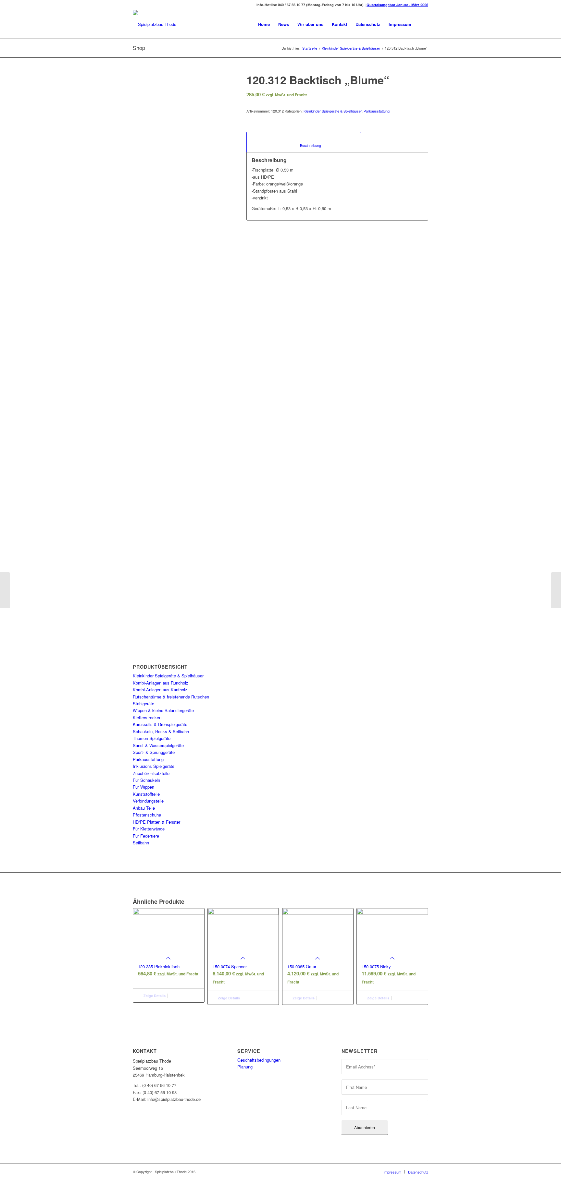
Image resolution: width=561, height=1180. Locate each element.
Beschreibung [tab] (304, 145)
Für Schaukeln (146, 780)
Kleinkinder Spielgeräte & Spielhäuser (351, 48)
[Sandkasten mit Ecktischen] (5, 590)
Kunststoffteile (146, 794)
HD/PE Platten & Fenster (156, 822)
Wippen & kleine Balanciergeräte (163, 710)
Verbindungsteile (148, 801)
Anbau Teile (144, 808)
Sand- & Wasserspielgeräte (158, 745)
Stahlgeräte (143, 703)
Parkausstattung (148, 759)
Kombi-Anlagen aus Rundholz (160, 683)
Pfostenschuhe (147, 815)
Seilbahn (141, 843)
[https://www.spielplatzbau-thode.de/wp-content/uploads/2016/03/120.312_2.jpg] (182, 395)
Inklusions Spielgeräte (153, 766)
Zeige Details (154, 995)
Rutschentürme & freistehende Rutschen (171, 697)
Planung (245, 1067)
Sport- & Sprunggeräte (154, 752)
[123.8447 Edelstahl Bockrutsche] (556, 590)
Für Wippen (143, 787)
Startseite (309, 48)
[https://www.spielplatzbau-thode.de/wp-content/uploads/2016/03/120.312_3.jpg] (215, 395)
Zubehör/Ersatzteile (151, 773)
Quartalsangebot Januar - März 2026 (397, 4)
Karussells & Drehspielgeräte (160, 724)
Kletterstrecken (147, 717)
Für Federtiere (146, 836)
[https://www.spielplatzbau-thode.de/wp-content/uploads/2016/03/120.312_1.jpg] (149, 395)
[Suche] (422, 24)
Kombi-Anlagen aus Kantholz (160, 689)
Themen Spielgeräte (151, 738)
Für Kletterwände (149, 829)
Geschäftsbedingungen (258, 1060)
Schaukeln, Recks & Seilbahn (161, 731)
